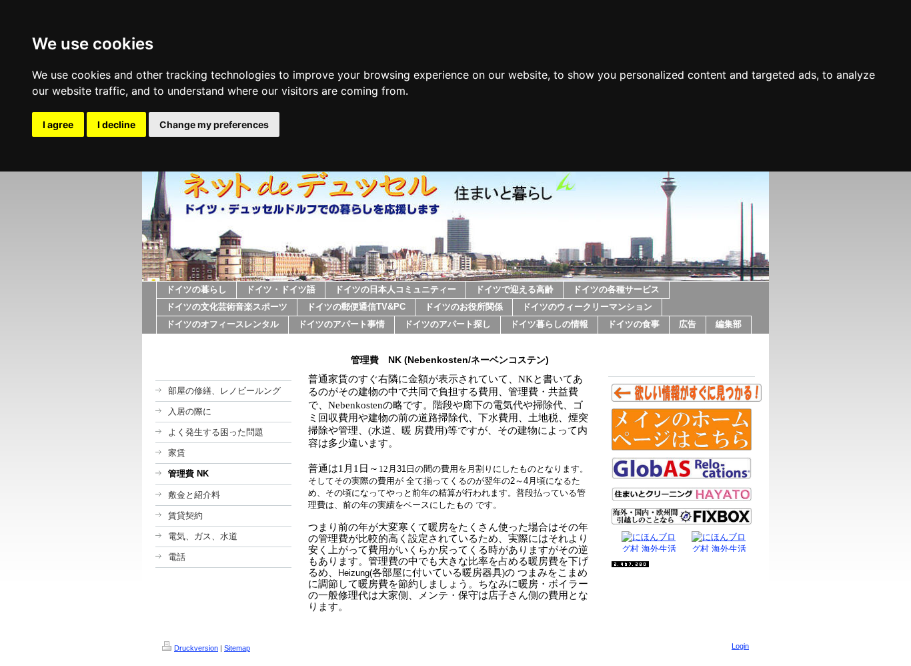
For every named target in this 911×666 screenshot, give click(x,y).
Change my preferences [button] (214, 124)
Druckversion (196, 648)
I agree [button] (58, 124)
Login (740, 646)
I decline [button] (116, 124)
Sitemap (237, 648)
